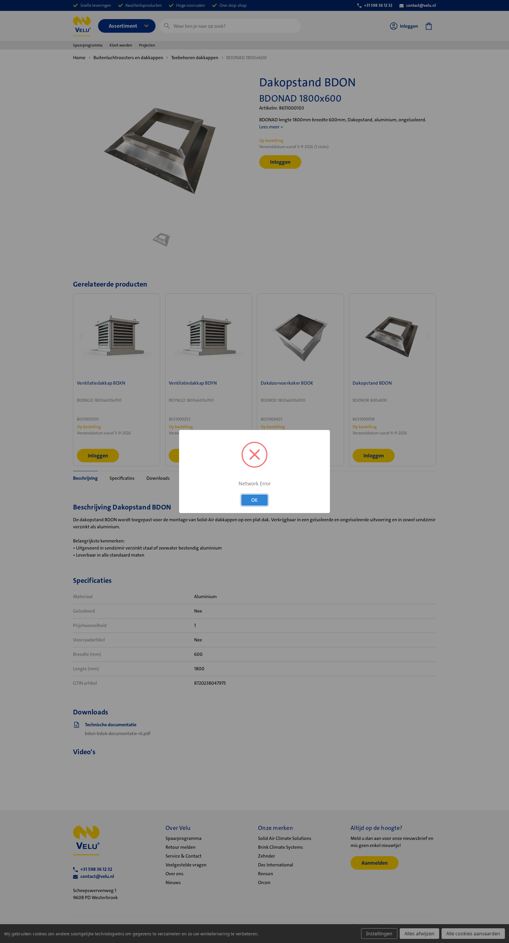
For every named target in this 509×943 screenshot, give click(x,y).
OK (254, 500)
